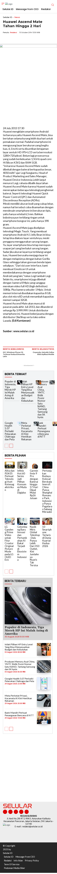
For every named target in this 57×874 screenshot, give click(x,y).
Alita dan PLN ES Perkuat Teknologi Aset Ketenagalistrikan (9, 480)
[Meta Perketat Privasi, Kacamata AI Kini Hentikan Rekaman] (36, 424)
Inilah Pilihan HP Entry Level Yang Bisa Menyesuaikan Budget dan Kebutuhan (27, 391)
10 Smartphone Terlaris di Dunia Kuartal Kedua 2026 (47, 536)
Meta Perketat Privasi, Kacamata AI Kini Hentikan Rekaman (26, 431)
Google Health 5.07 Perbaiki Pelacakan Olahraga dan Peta (10, 431)
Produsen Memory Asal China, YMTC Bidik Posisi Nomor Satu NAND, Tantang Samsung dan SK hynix (43, 399)
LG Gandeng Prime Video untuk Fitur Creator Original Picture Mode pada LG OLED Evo (9, 543)
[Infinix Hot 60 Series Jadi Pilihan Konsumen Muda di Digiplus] (22, 465)
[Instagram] (10, 812)
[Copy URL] (26, 39)
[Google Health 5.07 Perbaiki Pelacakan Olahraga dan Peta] (19, 424)
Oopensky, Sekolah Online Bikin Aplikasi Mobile (43, 353)
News (17, 17)
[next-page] (11, 446)
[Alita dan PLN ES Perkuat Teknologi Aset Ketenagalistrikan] (10, 465)
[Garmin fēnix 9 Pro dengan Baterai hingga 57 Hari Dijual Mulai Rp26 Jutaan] (35, 465)
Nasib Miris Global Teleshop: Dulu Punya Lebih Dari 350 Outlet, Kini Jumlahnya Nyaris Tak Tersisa (35, 546)
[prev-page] (6, 446)
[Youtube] (27, 812)
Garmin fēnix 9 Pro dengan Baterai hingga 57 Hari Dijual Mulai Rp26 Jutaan (34, 484)
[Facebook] (6, 39)
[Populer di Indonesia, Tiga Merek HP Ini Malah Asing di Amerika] (19, 382)
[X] (12, 39)
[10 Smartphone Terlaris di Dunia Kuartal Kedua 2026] (47, 521)
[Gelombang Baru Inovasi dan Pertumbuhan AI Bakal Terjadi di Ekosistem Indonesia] (22, 521)
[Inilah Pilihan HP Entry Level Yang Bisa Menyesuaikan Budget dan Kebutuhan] (44, 649)
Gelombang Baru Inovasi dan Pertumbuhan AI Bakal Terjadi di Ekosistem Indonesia (22, 543)
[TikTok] (16, 812)
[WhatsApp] (19, 39)
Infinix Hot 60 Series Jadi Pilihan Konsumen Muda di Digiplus (22, 481)
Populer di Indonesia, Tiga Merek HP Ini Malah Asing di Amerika (10, 389)
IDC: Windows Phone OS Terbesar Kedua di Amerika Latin (14, 354)
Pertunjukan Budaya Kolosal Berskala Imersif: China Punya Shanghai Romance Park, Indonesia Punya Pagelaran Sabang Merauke (47, 491)
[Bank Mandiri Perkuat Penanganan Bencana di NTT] (44, 717)
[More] (33, 39)
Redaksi (13, 32)
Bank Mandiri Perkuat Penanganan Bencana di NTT (44, 429)
